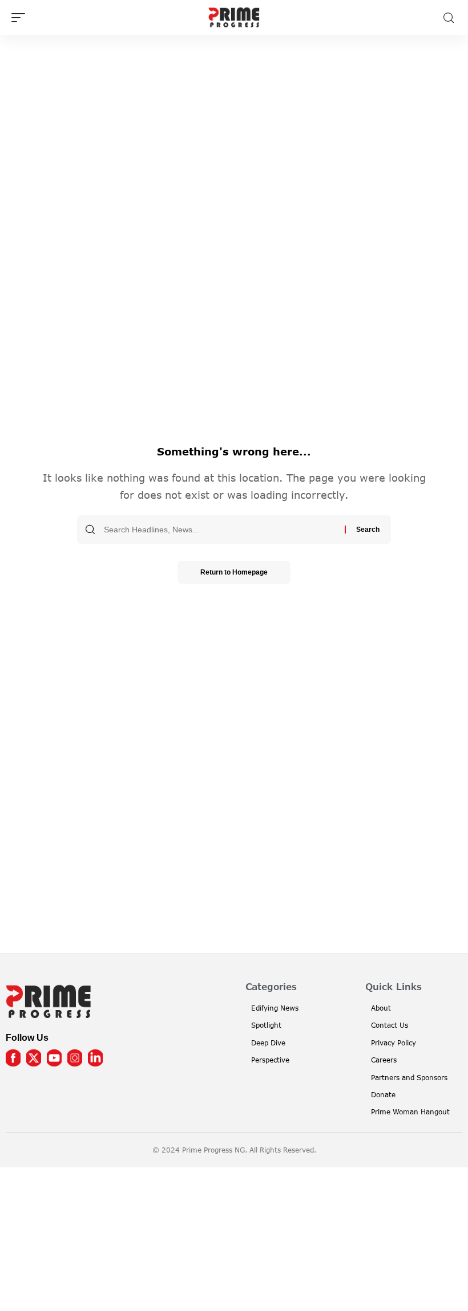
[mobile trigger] (21, 17)
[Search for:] (220, 529)
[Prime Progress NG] (234, 18)
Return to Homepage (234, 572)
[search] (449, 18)
